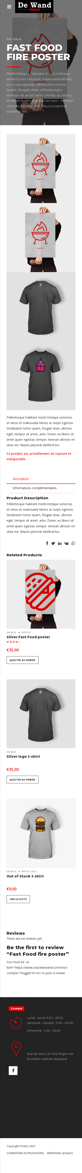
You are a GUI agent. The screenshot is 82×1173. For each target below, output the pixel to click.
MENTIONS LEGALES (60, 1153)
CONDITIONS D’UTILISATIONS (25, 1153)
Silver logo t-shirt (23, 756)
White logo (29, 871)
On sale (14, 39)
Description (21, 479)
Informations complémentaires (35, 488)
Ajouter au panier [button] (22, 660)
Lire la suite (18, 899)
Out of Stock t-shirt (25, 876)
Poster (26, 632)
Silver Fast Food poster (28, 637)
